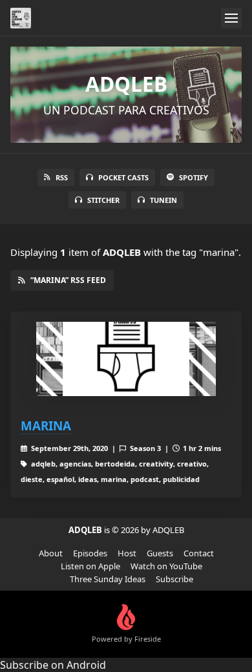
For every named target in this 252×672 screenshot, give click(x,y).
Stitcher (103, 200)
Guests (160, 553)
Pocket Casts (123, 177)
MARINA (46, 425)
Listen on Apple (90, 566)
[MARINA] (126, 359)
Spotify (193, 177)
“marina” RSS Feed (68, 280)
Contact (199, 553)
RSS (62, 177)
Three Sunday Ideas (107, 579)
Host (127, 553)
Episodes (90, 553)
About (51, 553)
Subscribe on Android (53, 665)
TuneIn (163, 200)
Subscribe (174, 579)
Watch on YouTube (166, 566)
